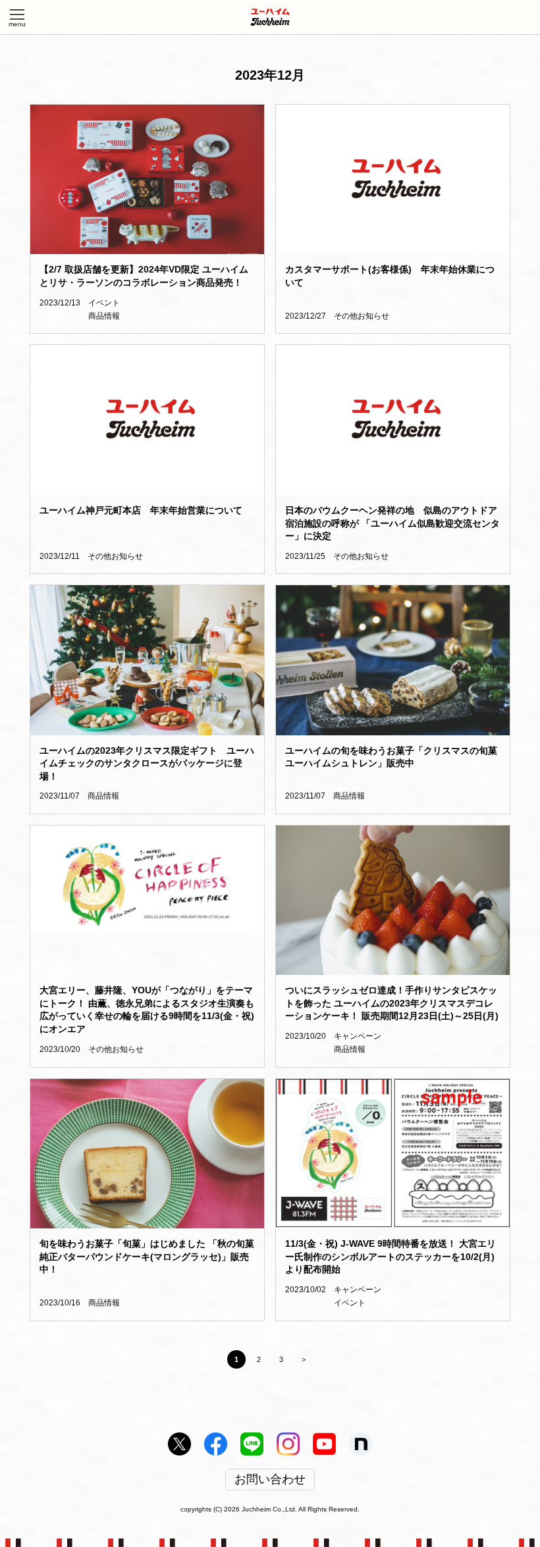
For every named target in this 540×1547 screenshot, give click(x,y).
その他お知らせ (361, 316)
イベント (104, 302)
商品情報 (104, 316)
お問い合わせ (270, 1479)
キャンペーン (357, 1036)
